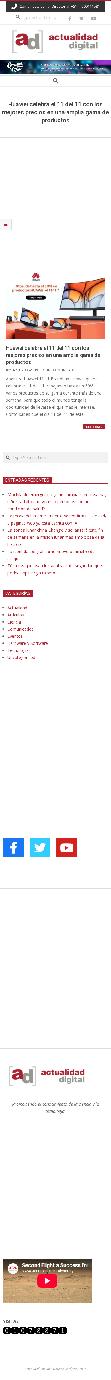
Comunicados (65, 370)
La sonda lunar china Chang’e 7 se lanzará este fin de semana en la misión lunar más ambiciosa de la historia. (55, 537)
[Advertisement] (55, 196)
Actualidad (17, 607)
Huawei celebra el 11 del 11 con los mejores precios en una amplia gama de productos (53, 355)
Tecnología (18, 650)
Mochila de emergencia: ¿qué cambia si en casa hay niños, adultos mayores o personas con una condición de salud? (57, 502)
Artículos (15, 615)
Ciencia (14, 622)
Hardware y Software (27, 643)
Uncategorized (21, 657)
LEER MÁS (94, 426)
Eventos (15, 636)
